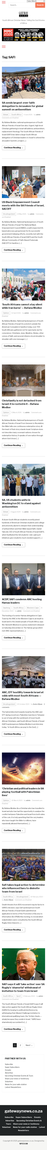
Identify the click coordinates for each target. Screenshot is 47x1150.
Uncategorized (9, 214)
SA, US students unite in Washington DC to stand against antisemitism (21, 503)
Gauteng (6, 608)
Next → (29, 1045)
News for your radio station (16, 1084)
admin (38, 115)
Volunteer (9, 1081)
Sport (18, 996)
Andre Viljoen (37, 704)
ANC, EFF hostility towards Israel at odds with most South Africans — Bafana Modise (23, 696)
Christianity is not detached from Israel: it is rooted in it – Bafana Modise (21, 404)
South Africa (16, 114)
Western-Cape (33, 608)
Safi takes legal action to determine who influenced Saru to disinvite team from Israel (23, 888)
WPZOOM (23, 1144)
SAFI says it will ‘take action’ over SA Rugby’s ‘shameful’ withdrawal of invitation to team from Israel (23, 987)
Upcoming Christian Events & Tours (19, 1076)
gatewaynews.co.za (24, 1110)
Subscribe (9, 1064)
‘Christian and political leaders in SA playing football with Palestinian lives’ (23, 792)
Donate (8, 1070)
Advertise (9, 1073)
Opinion (6, 313)
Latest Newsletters (13, 1087)
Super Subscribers (12, 1067)
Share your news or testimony (17, 1079)
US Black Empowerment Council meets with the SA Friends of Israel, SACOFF (23, 205)
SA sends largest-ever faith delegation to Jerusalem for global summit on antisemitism (22, 106)
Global (5, 114)
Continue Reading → (13, 147)
